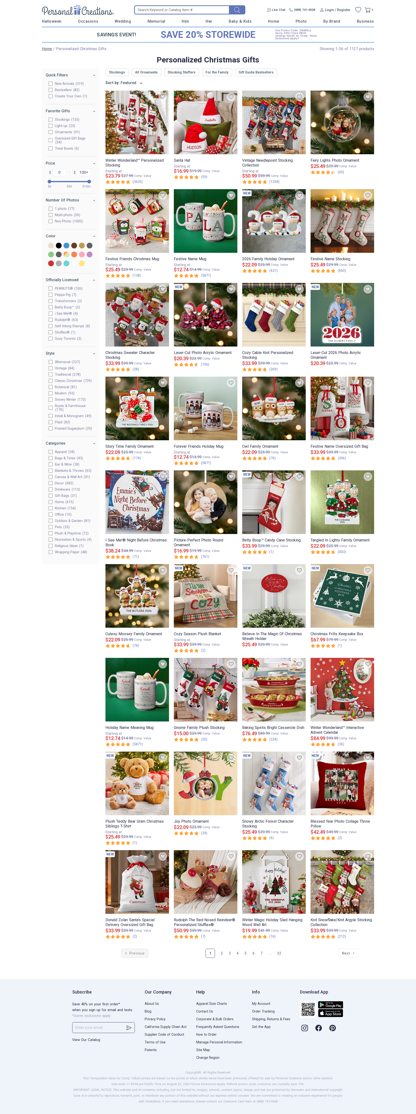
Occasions (88, 21)
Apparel (64, 452)
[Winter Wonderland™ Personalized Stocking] (137, 122)
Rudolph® (66, 320)
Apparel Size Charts (211, 1004)
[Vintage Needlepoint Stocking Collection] (274, 122)
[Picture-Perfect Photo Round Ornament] (205, 502)
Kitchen (65, 508)
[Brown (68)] (74, 246)
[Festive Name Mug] (205, 221)
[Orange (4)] (74, 255)
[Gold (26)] (82, 246)
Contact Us (204, 1011)
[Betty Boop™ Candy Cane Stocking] (274, 502)
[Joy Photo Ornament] (205, 783)
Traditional (67, 374)
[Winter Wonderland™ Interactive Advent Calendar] (342, 689)
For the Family (217, 72)
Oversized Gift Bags (70, 140)
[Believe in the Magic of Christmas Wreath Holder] (274, 596)
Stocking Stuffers (181, 72)
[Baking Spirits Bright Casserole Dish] (274, 689)
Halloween (52, 21)
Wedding (123, 21)
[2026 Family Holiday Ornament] (274, 221)
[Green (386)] (51, 255)
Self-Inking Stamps (72, 326)
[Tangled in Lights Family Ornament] (342, 502)
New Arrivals (69, 84)
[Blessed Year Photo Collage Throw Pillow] (342, 783)
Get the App (261, 1027)
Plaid (62, 422)
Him (185, 21)
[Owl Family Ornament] (274, 408)
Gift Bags (65, 496)
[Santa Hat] (205, 122)
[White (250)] (74, 263)
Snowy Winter (69, 399)
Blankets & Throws (72, 471)
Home (273, 21)
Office (62, 514)
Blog (148, 1011)
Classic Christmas (73, 381)
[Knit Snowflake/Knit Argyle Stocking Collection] (342, 882)
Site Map (203, 1050)
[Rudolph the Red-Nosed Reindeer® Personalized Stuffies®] (205, 882)
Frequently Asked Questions (217, 1027)
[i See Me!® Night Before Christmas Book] (137, 502)
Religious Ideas (68, 546)
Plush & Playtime (71, 533)
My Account (261, 1004)
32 (279, 953)
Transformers (68, 301)
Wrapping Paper (70, 552)
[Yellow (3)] (82, 263)
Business (365, 21)
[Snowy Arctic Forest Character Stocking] (274, 783)
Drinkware (67, 489)
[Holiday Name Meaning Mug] (137, 689)
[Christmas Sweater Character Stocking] (137, 315)
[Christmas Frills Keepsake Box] (342, 596)
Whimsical (67, 362)
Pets (61, 527)
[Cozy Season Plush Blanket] (205, 596)
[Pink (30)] (82, 255)
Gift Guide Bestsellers (256, 72)
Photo (301, 21)
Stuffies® (64, 332)
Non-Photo (68, 221)
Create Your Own (70, 96)
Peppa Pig (65, 295)
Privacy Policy (155, 1019)
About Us (152, 1004)
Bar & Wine (66, 464)
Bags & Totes (68, 458)
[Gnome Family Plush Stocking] (205, 689)
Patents (151, 1050)
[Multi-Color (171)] (66, 255)
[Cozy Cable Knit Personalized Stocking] (274, 315)
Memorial (156, 21)
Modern (64, 393)
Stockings (66, 119)
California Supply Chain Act (166, 1027)
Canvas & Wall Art (72, 477)
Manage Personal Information (219, 1042)
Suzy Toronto (67, 338)
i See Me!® (66, 313)
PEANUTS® (68, 288)
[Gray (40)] (89, 246)
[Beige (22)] (51, 246)
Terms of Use (155, 1042)
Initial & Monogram (72, 416)
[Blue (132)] (66, 246)
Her (209, 21)
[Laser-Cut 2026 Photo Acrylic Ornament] (342, 315)
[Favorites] (358, 10)
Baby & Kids (240, 21)
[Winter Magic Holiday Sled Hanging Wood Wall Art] (274, 882)
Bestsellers (66, 90)
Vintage (64, 368)
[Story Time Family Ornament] (137, 408)
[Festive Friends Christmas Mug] (137, 221)
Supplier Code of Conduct (164, 1034)
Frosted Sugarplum (73, 428)
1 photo (64, 209)
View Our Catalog (86, 1040)
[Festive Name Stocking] (342, 221)
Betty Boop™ (67, 307)
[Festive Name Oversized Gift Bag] (342, 408)
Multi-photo (67, 215)
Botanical (65, 387)
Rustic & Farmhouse (70, 408)
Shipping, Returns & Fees (271, 1019)
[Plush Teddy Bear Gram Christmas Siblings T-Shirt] (137, 783)
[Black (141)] (59, 246)
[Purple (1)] (89, 255)
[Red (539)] (51, 263)
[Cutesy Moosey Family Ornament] (137, 596)
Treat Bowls (66, 148)
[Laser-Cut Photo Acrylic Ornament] (205, 315)
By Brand (331, 21)
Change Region (208, 1058)
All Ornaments (146, 72)
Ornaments (67, 132)
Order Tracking (263, 1011)
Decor (63, 483)
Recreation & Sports (72, 539)
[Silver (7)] (59, 263)
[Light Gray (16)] (59, 255)
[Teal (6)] (66, 263)
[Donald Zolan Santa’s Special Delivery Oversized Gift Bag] (137, 882)
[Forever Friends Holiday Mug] (205, 408)
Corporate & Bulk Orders (215, 1019)
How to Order (206, 1034)
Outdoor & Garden (72, 521)
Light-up (64, 126)
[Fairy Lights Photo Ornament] (342, 122)
